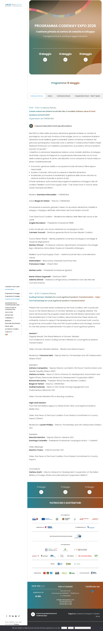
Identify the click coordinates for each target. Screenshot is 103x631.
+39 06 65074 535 (65, 604)
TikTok (98, 616)
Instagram (88, 614)
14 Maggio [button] (65, 54)
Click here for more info (82, 628)
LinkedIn (96, 614)
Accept (64, 628)
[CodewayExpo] (13, 5)
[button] (6, 616)
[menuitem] (6, 616)
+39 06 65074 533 (65, 602)
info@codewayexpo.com (65, 600)
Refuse (71, 628)
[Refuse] (100, 628)
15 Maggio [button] (85, 54)
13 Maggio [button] (45, 54)
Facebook (80, 614)
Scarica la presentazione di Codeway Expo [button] (46, 614)
